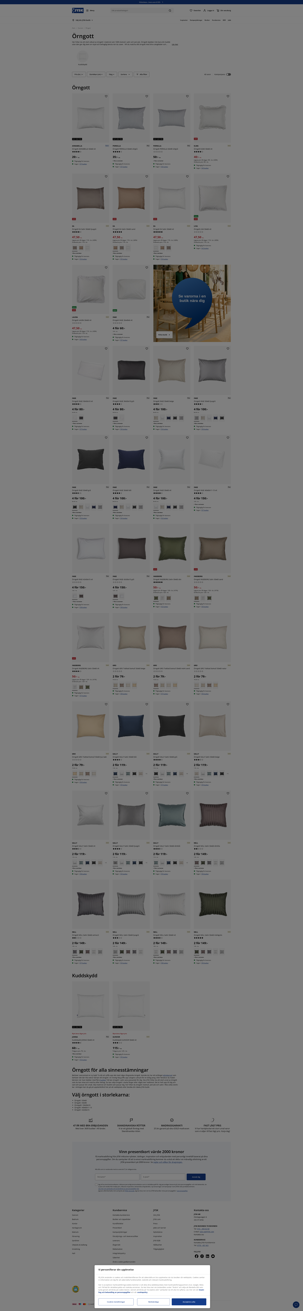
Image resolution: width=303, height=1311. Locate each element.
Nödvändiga (153, 1302)
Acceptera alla (189, 1302)
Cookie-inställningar (116, 1302)
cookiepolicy (142, 1292)
